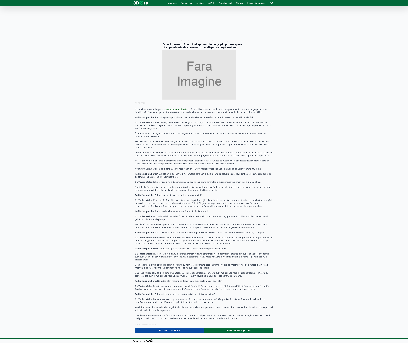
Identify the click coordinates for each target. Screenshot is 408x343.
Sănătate (200, 3)
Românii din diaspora (256, 3)
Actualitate (172, 3)
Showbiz (239, 3)
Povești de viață (225, 3)
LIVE (271, 3)
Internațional (186, 3)
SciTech (211, 3)
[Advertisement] (204, 23)
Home (164, 41)
